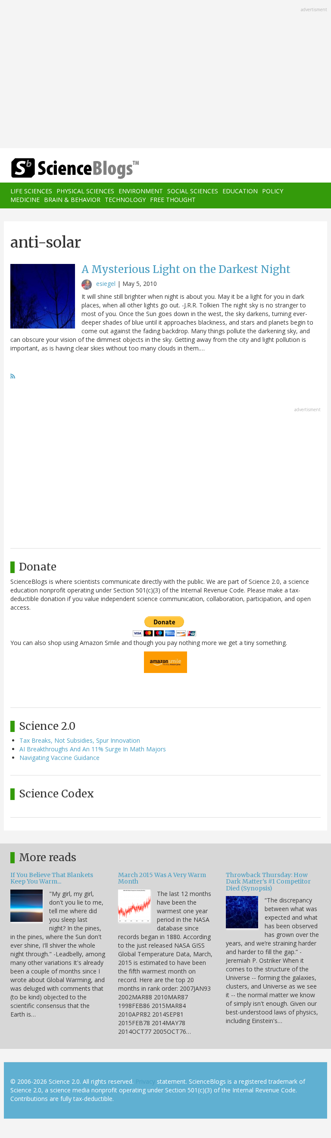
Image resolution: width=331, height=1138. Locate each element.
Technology (125, 199)
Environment (141, 191)
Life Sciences (31, 191)
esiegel (106, 283)
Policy (272, 191)
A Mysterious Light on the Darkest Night (185, 269)
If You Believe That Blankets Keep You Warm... (51, 878)
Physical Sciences (85, 191)
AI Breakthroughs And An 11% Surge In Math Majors (92, 749)
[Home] (62, 168)
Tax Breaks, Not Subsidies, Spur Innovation (79, 740)
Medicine (25, 199)
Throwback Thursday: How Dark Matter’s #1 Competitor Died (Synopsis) (268, 881)
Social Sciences (192, 191)
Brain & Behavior (72, 199)
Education (240, 191)
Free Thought (173, 199)
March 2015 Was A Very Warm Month (162, 878)
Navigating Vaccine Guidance (59, 757)
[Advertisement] (165, 75)
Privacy (145, 1081)
